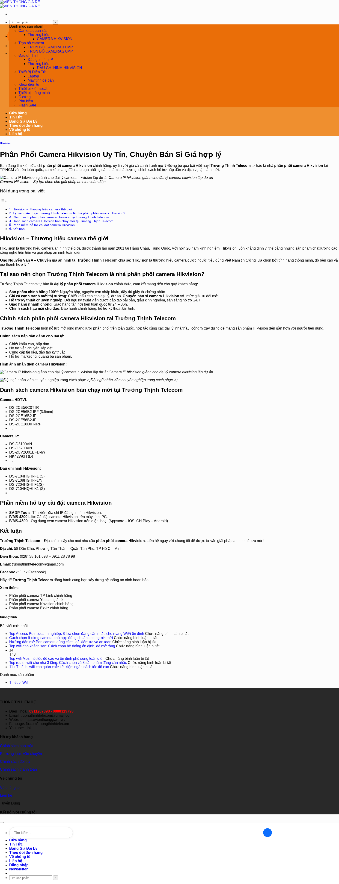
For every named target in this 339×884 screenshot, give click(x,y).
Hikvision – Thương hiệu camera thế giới (42, 209)
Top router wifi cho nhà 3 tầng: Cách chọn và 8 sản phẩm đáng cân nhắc (68, 663)
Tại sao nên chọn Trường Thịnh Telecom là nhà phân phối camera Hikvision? (69, 213)
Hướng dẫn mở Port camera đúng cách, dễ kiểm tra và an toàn (60, 642)
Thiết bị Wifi (19, 682)
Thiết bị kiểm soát (32, 89)
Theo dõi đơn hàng (26, 125)
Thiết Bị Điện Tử (32, 72)
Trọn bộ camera (31, 43)
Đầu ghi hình (28, 55)
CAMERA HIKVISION (54, 39)
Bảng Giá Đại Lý (23, 121)
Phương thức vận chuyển (21, 754)
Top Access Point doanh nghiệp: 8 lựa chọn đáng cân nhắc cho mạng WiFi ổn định (76, 634)
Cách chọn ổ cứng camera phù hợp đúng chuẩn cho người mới (61, 638)
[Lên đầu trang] (2, 822)
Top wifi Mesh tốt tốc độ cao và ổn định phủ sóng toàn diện (56, 658)
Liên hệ (15, 134)
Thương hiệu (38, 35)
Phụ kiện (25, 101)
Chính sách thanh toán (18, 769)
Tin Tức (16, 117)
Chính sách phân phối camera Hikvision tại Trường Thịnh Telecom (61, 217)
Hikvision (5, 143)
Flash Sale (27, 105)
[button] (18, 869)
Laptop (33, 76)
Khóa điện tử (29, 84)
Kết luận (19, 229)
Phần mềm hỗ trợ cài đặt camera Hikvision (44, 225)
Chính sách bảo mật (16, 746)
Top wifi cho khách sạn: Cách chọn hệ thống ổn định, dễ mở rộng (62, 646)
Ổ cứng (24, 97)
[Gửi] (267, 832)
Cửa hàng (18, 113)
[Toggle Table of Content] (3, 201)
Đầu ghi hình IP (40, 60)
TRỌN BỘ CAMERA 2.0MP (50, 51)
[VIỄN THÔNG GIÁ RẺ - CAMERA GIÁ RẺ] (20, 4)
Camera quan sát (32, 30)
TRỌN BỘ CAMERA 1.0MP (50, 47)
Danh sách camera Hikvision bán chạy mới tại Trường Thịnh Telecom (63, 221)
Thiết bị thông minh (34, 93)
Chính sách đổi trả (15, 761)
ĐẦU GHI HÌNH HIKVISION (59, 68)
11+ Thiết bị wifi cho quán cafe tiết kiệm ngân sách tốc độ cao (59, 667)
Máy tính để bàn (41, 80)
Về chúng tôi (20, 130)
